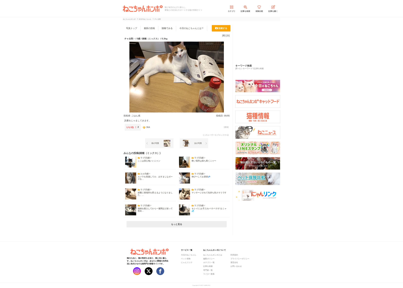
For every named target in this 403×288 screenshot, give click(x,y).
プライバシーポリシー (239, 259)
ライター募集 (209, 274)
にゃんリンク (186, 262)
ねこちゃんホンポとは (212, 255)
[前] (224, 35)
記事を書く (273, 11)
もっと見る (176, 224)
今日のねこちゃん (188, 255)
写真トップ (131, 28)
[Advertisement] (259, 40)
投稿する (222, 28)
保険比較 (259, 11)
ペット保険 (185, 259)
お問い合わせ (236, 266)
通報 (226, 127)
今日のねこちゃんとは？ (191, 28)
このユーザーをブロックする (216, 135)
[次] (228, 35)
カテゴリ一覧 (209, 262)
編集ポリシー (209, 259)
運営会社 (234, 262)
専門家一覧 (208, 270)
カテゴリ (231, 11)
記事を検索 (245, 11)
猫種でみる (167, 28)
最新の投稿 (149, 28)
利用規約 (234, 255)
